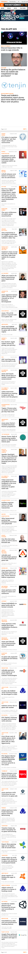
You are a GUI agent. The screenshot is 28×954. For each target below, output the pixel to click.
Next (24, 129)
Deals (9, 8)
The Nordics (12, 1)
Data (15, 8)
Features (23, 8)
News (2, 8)
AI (18, 1)
